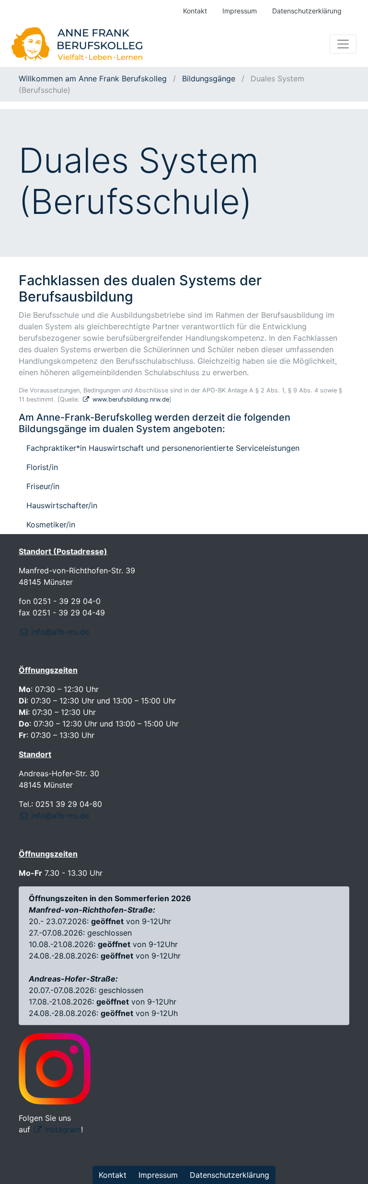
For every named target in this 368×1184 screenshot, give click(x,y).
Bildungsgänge (209, 78)
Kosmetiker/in (50, 524)
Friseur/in (42, 486)
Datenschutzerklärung (307, 11)
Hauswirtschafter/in (61, 505)
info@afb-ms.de (60, 632)
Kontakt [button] (112, 1175)
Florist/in (42, 467)
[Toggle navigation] (343, 44)
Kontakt (195, 11)
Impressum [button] (158, 1175)
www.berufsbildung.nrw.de (130, 399)
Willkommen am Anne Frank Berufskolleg (94, 78)
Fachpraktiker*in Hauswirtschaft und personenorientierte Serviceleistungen (162, 448)
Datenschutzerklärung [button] (229, 1175)
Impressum (239, 11)
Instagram (63, 1129)
